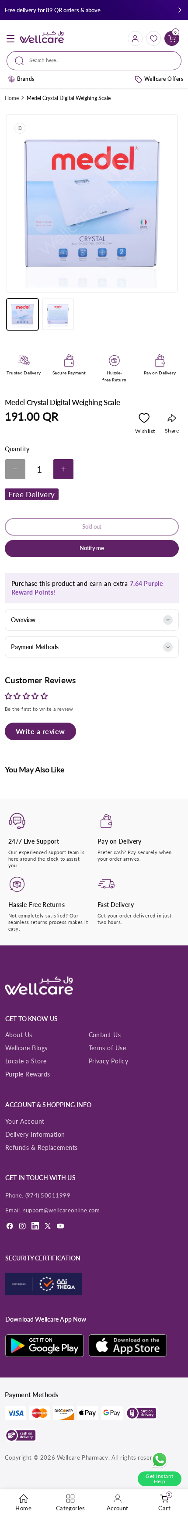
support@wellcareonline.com (61, 1210)
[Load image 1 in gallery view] (22, 314)
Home (12, 98)
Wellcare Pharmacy (82, 1457)
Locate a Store (26, 1061)
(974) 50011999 (48, 1195)
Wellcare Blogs (26, 1048)
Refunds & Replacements (41, 1147)
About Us (18, 1034)
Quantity (17, 449)
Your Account (25, 1121)
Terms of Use (107, 1048)
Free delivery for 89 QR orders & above (53, 10)
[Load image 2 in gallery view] (58, 314)
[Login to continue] (144, 420)
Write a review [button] (40, 731)
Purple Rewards (27, 1074)
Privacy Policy (109, 1061)
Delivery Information (35, 1134)
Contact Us (105, 1034)
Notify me (92, 548)
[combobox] (94, 60)
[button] (180, 10)
